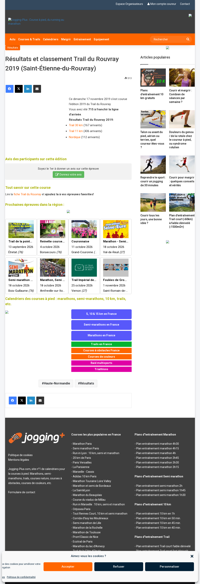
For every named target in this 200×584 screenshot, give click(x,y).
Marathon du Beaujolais (87, 495)
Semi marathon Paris (86, 448)
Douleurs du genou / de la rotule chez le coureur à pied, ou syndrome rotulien (181, 139)
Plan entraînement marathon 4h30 (157, 443)
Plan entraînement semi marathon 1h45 (161, 490)
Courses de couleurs (101, 356)
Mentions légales (18, 459)
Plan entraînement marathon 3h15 (157, 467)
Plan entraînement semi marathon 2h (159, 485)
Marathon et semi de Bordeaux (92, 485)
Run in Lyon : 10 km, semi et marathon (96, 453)
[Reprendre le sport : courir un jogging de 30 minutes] (153, 165)
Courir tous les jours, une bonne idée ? (151, 219)
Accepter (68, 566)
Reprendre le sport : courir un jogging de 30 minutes (153, 181)
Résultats (12, 47)
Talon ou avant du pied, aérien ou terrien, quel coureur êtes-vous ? (152, 139)
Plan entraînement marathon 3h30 (157, 462)
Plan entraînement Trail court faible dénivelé (163, 546)
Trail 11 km (76, 131)
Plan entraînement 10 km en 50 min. (158, 518)
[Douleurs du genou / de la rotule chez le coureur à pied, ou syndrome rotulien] (182, 119)
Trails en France (101, 344)
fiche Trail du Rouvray (27, 194)
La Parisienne (81, 467)
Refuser (118, 566)
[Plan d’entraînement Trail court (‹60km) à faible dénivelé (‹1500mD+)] (182, 202)
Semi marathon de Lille (87, 523)
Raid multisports (101, 362)
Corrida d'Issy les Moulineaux (90, 518)
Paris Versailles (82, 462)
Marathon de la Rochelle (88, 527)
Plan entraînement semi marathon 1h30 (161, 495)
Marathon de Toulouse (87, 532)
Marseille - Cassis (83, 471)
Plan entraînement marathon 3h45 (157, 457)
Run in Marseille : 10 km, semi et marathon (99, 504)
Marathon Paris (82, 443)
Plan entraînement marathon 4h (156, 453)
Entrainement (82, 39)
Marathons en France (101, 335)
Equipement (101, 39)
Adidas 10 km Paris (84, 476)
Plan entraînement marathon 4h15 (157, 448)
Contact (185, 3)
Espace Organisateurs (129, 3)
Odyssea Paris (81, 509)
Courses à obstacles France (101, 350)
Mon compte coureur (163, 3)
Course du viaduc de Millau (89, 499)
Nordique (74, 137)
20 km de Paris (82, 457)
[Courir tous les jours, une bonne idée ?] (153, 202)
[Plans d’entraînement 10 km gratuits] (153, 77)
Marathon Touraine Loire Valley (92, 481)
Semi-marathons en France (101, 324)
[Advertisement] (34, 122)
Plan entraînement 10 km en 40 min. (158, 527)
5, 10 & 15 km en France (101, 313)
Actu (12, 39)
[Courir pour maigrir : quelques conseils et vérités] (182, 165)
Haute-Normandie (57, 383)
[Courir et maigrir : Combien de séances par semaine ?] (182, 77)
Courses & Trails (29, 39)
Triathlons (101, 369)
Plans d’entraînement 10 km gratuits (151, 94)
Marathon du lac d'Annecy (89, 546)
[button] (192, 556)
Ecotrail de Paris (83, 541)
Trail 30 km (76, 125)
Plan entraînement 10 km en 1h (155, 513)
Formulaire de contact (21, 492)
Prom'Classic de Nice (85, 536)
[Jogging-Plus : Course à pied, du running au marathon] (36, 22)
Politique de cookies (20, 455)
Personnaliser (169, 566)
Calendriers (50, 39)
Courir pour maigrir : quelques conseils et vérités (181, 181)
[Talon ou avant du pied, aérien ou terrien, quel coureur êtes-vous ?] (153, 119)
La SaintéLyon (81, 490)
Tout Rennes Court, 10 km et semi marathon (100, 513)
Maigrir (66, 39)
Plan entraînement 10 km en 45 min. (158, 523)
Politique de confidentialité (21, 577)
